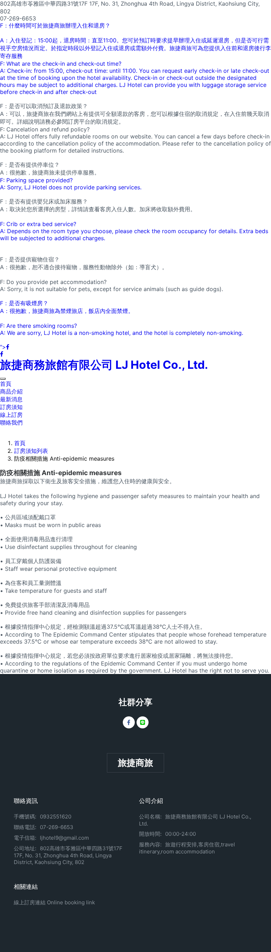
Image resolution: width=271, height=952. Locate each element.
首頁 (5, 383)
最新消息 (11, 399)
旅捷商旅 (135, 762)
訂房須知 (11, 406)
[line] (143, 722)
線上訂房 (11, 414)
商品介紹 (11, 391)
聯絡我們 (11, 422)
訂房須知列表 (31, 450)
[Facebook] (129, 722)
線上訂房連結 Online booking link (54, 902)
